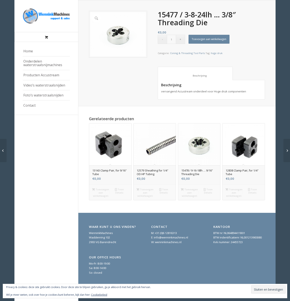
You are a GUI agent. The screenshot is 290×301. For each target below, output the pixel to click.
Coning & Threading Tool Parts (187, 53)
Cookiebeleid (99, 295)
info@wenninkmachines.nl (171, 237)
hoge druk (216, 53)
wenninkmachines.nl (168, 242)
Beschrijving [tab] (195, 75)
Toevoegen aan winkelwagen (209, 39)
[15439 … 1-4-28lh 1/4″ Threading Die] (3, 150)
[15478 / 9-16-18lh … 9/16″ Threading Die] (286, 150)
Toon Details (119, 191)
